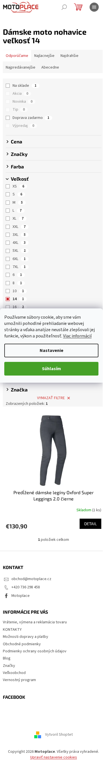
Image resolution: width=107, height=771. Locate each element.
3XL (19, 235)
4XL (19, 243)
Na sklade (25, 85)
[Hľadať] (64, 7)
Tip (19, 109)
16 (18, 307)
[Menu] (94, 7)
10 (18, 291)
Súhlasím (51, 369)
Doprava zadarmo (31, 118)
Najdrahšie (69, 56)
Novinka (23, 101)
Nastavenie (51, 350)
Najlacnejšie (44, 56)
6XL (19, 259)
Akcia (20, 93)
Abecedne (50, 67)
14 (18, 299)
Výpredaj (23, 126)
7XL (19, 267)
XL (18, 218)
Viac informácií (77, 336)
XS (18, 186)
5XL (19, 250)
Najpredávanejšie (20, 67)
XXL (19, 227)
